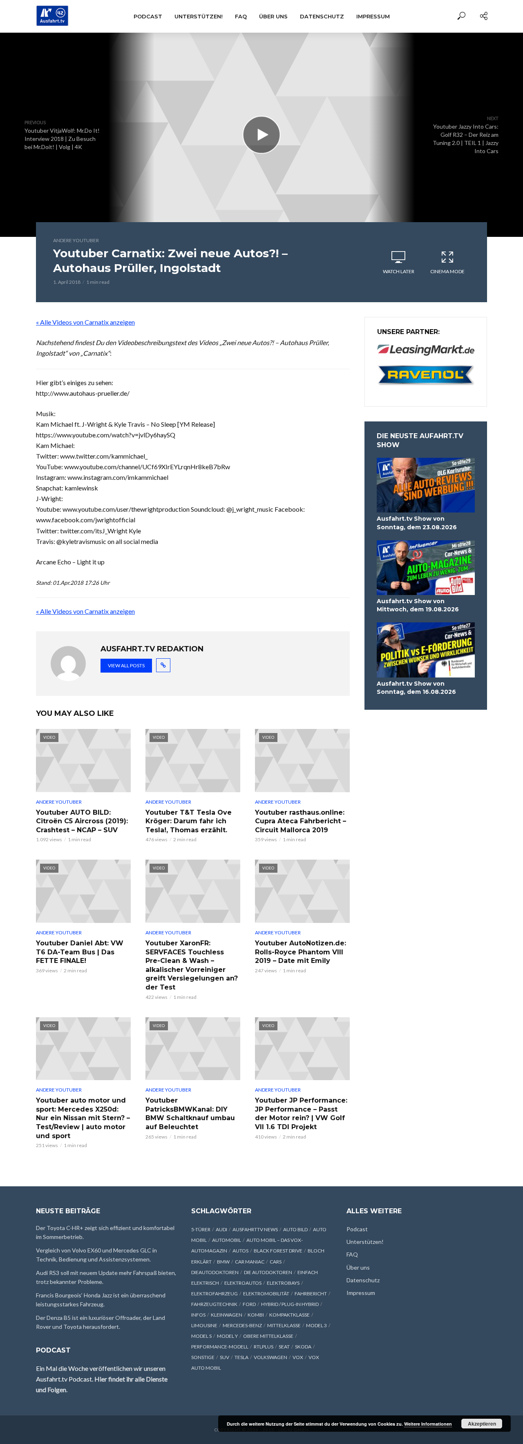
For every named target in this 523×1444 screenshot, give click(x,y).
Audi (221, 1229)
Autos (240, 1251)
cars (276, 1262)
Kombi (256, 1315)
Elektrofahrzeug (214, 1293)
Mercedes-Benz (242, 1325)
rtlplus (263, 1347)
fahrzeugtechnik (214, 1304)
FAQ (241, 16)
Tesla (241, 1357)
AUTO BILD (295, 1229)
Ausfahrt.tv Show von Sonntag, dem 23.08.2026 (417, 522)
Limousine (204, 1325)
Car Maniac (249, 1262)
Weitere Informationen (428, 1424)
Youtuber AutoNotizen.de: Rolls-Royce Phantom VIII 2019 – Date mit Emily (300, 952)
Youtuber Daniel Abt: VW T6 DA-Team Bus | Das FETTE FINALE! (79, 952)
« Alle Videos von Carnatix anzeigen (85, 322)
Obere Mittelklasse (268, 1336)
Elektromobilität (266, 1293)
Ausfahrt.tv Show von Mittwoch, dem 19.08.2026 (418, 605)
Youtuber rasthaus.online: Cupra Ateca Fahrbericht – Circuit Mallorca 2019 (300, 821)
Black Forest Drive (278, 1251)
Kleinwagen (226, 1315)
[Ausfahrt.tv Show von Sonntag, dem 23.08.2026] (426, 485)
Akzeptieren (482, 1423)
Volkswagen (270, 1357)
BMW (223, 1262)
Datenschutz (322, 16)
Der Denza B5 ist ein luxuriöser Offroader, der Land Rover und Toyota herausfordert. (100, 1322)
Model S (201, 1336)
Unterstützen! (198, 16)
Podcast (148, 16)
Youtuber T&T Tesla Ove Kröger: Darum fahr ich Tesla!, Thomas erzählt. (188, 821)
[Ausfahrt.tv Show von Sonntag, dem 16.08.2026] (426, 649)
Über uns (273, 16)
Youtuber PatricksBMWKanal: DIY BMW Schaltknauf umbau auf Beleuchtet (190, 1113)
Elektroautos (243, 1283)
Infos (198, 1315)
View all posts (126, 665)
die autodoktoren (268, 1272)
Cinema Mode (447, 271)
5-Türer (200, 1229)
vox (298, 1357)
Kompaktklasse (289, 1315)
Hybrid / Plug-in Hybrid (290, 1304)
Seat (284, 1347)
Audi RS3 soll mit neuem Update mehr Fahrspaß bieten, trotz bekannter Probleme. (106, 1277)
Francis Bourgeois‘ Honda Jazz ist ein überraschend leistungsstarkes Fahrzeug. (100, 1300)
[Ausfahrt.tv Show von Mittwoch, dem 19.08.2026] (426, 567)
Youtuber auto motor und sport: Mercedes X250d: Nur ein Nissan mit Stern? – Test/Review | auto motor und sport (83, 1117)
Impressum (373, 16)
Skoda (303, 1347)
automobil (226, 1240)
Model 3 (316, 1325)
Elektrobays (283, 1283)
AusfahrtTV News (255, 1229)
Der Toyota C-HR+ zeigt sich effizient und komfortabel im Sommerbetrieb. (105, 1232)
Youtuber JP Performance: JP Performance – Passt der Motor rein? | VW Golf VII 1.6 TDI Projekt (301, 1113)
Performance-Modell (219, 1347)
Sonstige (203, 1357)
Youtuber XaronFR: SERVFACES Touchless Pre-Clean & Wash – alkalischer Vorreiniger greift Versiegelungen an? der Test (191, 965)
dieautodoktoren (215, 1272)
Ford (249, 1304)
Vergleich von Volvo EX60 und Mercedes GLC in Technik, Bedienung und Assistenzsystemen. (96, 1255)
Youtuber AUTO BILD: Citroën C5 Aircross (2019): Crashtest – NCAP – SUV (82, 821)
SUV (224, 1357)
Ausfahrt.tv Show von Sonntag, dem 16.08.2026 (416, 687)
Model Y (227, 1336)
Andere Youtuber (76, 240)
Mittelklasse (284, 1325)
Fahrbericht (311, 1293)
